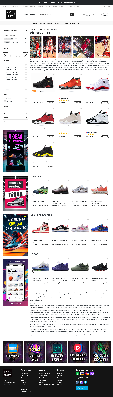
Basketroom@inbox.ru (29, 16)
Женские (57, 23)
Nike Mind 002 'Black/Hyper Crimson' (99, 279)
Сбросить (15, 123)
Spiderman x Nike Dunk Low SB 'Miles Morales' (60, 241)
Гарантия (40, 6)
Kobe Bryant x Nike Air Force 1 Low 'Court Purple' (59, 279)
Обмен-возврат (43, 375)
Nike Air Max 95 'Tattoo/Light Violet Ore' (59, 202)
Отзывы (54, 6)
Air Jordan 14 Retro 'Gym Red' (40, 128)
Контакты (62, 6)
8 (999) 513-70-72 (29, 14)
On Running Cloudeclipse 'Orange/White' (98, 202)
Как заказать (16, 6)
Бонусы (47, 6)
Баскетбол (60, 378)
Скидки (59, 384)
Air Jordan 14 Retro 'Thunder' (40, 162)
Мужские (50, 23)
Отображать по (9, 38)
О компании (6, 6)
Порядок (7, 42)
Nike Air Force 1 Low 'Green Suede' (80, 279)
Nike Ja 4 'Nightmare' (38, 201)
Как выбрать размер (45, 373)
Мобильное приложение (46, 384)
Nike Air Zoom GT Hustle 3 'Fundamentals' (40, 279)
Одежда (65, 23)
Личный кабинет (44, 378)
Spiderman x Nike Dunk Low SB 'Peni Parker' (99, 241)
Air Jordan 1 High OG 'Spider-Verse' (38, 241)
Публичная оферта (73, 6)
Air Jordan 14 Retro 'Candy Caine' (95, 94)
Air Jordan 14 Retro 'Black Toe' (95, 128)
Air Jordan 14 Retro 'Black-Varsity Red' (42, 94)
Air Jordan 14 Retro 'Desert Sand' (68, 128)
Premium (73, 23)
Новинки (42, 23)
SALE (79, 23)
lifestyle (59, 380)
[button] (33, 194)
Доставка (25, 6)
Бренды (34, 23)
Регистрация (43, 380)
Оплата (32, 6)
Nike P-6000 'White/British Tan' (79, 202)
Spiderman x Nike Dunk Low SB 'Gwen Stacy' (80, 241)
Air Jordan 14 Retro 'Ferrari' (67, 94)
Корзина (41, 382)
